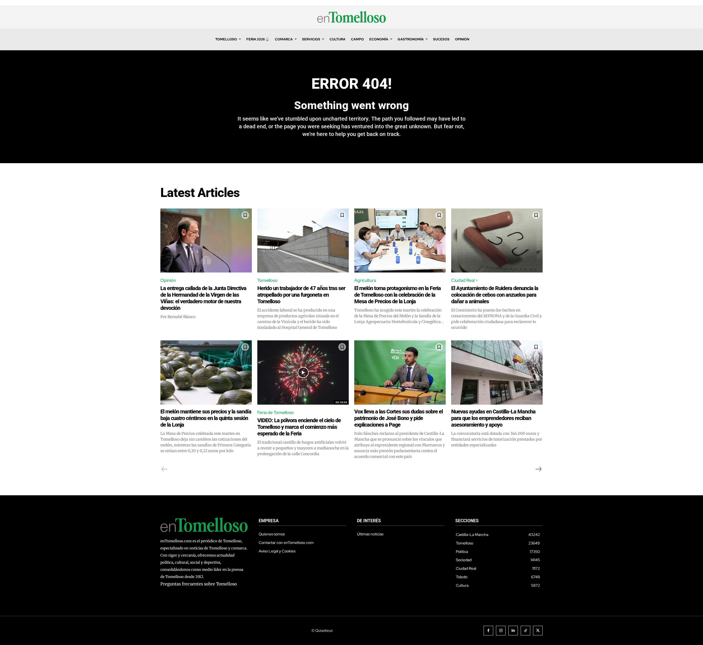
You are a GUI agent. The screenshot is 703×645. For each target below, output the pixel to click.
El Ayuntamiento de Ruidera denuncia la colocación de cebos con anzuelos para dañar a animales (494, 295)
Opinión (168, 280)
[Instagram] (501, 630)
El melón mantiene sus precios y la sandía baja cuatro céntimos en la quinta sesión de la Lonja (205, 418)
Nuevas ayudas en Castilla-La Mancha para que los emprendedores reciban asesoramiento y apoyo (493, 418)
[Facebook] (488, 630)
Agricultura (365, 280)
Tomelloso (267, 280)
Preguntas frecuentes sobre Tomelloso (198, 583)
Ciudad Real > (464, 280)
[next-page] (538, 469)
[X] (538, 630)
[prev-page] (164, 469)
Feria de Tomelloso (275, 412)
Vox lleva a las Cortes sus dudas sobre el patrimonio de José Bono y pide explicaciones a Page (398, 418)
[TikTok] (525, 630)
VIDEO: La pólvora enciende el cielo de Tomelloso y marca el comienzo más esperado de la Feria (299, 427)
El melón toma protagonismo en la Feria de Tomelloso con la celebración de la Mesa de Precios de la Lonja (397, 295)
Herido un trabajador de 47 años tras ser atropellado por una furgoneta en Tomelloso (301, 295)
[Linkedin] (513, 630)
